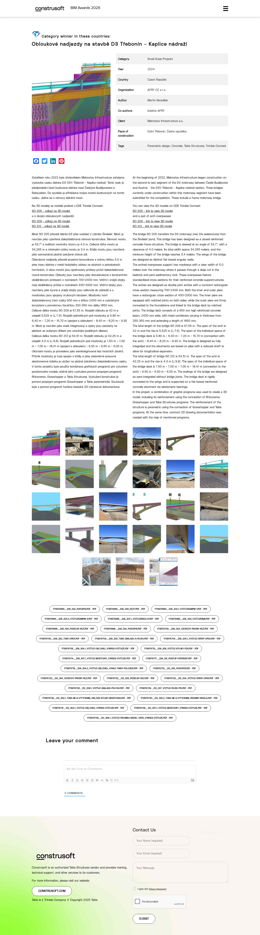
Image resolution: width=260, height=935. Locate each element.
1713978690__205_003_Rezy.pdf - (125, 609)
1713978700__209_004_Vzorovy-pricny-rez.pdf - (185, 629)
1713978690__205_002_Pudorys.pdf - (74, 609)
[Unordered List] (92, 780)
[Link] (107, 780)
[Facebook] (36, 161)
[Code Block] (102, 780)
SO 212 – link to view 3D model (152, 226)
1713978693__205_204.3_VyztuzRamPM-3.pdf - (71, 619)
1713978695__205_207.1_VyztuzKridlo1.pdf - (133, 619)
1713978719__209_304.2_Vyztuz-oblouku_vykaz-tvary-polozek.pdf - (103, 668)
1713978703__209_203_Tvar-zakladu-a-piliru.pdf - (124, 639)
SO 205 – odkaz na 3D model (51, 211)
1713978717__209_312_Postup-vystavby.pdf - (172, 658)
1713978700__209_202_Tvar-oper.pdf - (62, 639)
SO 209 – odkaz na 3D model (51, 221)
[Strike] (82, 780)
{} (111, 780)
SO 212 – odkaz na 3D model (51, 226)
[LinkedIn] (53, 161)
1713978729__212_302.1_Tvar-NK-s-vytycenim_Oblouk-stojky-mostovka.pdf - (86, 698)
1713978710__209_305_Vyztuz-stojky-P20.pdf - (171, 649)
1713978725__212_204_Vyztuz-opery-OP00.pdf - (191, 678)
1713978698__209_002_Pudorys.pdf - (126, 629)
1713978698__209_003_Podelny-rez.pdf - (70, 629)
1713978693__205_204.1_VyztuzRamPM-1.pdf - (181, 609)
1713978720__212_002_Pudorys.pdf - (174, 668)
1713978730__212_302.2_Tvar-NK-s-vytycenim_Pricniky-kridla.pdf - (179, 698)
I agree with (151, 889)
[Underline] (77, 780)
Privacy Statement (157, 889)
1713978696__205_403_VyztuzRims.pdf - (192, 619)
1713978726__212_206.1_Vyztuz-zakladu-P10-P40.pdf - (99, 688)
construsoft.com (51, 891)
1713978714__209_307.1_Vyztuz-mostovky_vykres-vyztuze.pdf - (99, 658)
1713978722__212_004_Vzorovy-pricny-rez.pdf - (69, 678)
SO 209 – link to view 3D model (153, 221)
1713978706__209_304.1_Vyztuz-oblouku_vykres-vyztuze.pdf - (98, 649)
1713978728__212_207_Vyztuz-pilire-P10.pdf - (165, 688)
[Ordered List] (87, 780)
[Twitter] (44, 161)
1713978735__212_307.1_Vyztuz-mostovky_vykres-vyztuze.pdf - (171, 708)
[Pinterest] (61, 161)
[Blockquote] (97, 780)
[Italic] (72, 780)
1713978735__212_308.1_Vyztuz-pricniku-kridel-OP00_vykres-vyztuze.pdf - (130, 718)
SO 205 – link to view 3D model (153, 211)
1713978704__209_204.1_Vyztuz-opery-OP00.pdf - (192, 639)
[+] (117, 780)
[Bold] (67, 780)
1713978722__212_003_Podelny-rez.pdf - (131, 678)
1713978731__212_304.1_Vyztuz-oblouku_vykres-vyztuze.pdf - (88, 708)
